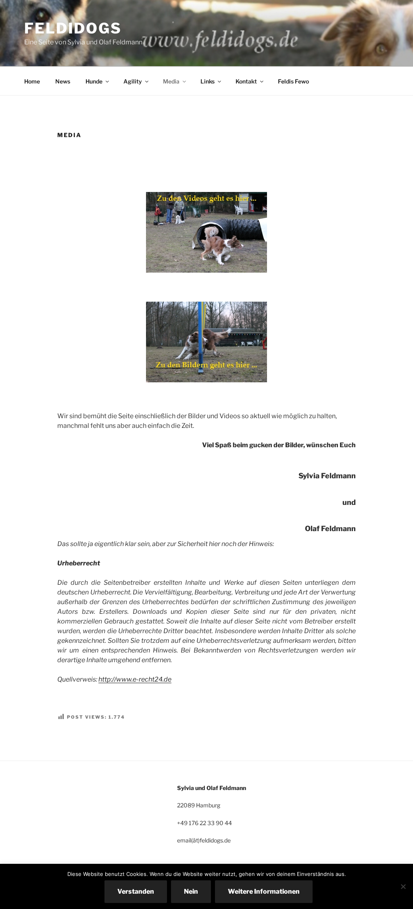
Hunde (94, 81)
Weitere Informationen (264, 891)
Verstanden (135, 891)
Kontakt (246, 81)
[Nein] (403, 886)
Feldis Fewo (293, 81)
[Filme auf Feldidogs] (206, 232)
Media (171, 81)
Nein (191, 891)
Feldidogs (73, 28)
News (62, 81)
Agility (132, 81)
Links (207, 81)
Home (32, 81)
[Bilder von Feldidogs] (206, 342)
